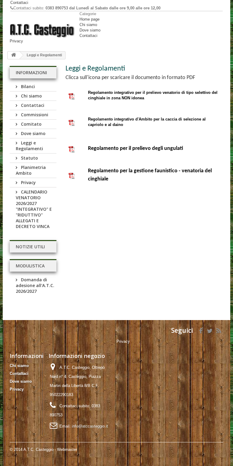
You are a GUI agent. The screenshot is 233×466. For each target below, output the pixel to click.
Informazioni (31, 72)
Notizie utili (30, 247)
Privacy (16, 41)
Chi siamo (88, 24)
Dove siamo (89, 30)
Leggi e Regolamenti (29, 145)
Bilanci (27, 86)
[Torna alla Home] (13, 55)
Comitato (31, 124)
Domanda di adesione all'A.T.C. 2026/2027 (35, 285)
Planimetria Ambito (31, 170)
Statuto (29, 158)
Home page (89, 19)
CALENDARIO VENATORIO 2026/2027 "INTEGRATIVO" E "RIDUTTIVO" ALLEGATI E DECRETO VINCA (34, 209)
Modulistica (30, 266)
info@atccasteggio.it (90, 426)
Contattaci (19, 2)
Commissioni (34, 114)
